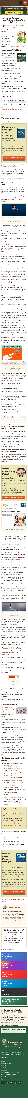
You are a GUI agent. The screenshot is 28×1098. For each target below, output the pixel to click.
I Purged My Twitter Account (16, 782)
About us (3, 1061)
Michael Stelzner (15, 908)
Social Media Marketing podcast (17, 46)
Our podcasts (4, 1065)
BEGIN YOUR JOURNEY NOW (14, 12)
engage (3, 231)
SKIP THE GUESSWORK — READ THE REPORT (14, 158)
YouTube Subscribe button (13, 791)
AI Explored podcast (13, 918)
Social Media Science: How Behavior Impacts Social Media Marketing (15, 773)
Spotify (22, 108)
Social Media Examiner (9, 3)
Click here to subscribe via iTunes (12, 836)
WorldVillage (9, 458)
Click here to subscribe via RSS (11, 837)
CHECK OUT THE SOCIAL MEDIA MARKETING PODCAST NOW (13, 892)
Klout (14, 587)
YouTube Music (5, 109)
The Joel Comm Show (13, 767)
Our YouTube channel (6, 1068)
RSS (24, 109)
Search (21, 3)
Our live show (4, 1070)
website (21, 763)
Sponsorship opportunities (7, 1076)
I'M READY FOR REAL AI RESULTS (13, 497)
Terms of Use (14, 1054)
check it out (4, 754)
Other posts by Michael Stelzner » (10, 923)
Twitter (12, 187)
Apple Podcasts (15, 108)
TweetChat (8, 777)
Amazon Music (18, 109)
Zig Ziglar (19, 434)
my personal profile (19, 650)
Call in (3, 693)
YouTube (12, 109)
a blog (22, 454)
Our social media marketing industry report (10, 1072)
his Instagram (10, 248)
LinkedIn (12, 765)
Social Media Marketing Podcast (14, 899)
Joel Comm (17, 73)
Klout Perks (19, 636)
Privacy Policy (21, 1054)
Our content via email (6, 1063)
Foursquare (14, 250)
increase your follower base (13, 339)
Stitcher (18, 841)
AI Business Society (8, 915)
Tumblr (7, 250)
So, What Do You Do (12, 770)
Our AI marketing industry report (8, 1074)
